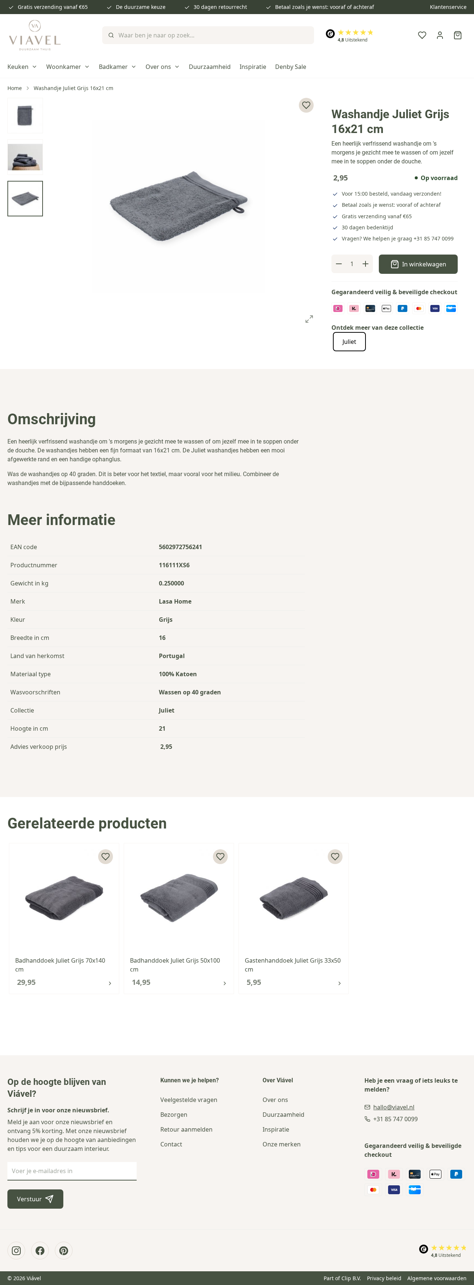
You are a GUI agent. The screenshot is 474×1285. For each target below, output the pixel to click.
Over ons (158, 67)
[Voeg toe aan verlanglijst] (105, 856)
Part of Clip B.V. (342, 1278)
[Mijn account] (440, 35)
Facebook (40, 1250)
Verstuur (29, 1199)
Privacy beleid (384, 1278)
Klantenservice (448, 6)
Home (14, 88)
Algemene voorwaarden (437, 1278)
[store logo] (35, 35)
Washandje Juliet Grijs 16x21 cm (73, 88)
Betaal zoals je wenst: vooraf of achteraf (324, 6)
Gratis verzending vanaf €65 (53, 6)
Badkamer (113, 67)
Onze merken (282, 1144)
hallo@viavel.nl (393, 1107)
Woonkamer (63, 67)
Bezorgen (173, 1114)
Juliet (349, 342)
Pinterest (64, 1250)
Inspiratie (253, 67)
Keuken (18, 67)
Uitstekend (352, 40)
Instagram (16, 1250)
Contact (171, 1144)
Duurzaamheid (210, 67)
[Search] (110, 35)
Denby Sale (290, 67)
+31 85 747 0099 (434, 238)
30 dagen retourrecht (220, 6)
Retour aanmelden (186, 1129)
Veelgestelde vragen (188, 1100)
